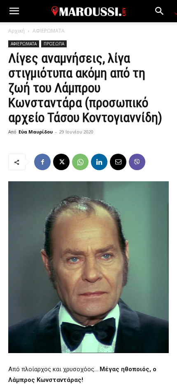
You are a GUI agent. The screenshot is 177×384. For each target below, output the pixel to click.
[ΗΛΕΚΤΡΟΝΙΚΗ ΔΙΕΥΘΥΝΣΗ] (118, 162)
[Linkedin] (99, 162)
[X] (61, 162)
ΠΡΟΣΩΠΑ (54, 44)
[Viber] (137, 162)
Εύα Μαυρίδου (36, 132)
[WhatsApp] (80, 162)
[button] (14, 11)
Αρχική (16, 30)
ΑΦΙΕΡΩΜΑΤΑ (49, 30)
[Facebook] (42, 162)
